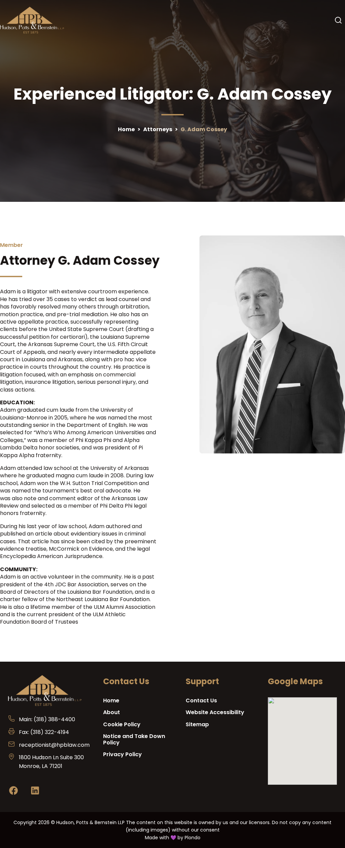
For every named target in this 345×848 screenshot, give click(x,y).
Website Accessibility (215, 712)
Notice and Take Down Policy (134, 739)
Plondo (192, 837)
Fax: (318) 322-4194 (44, 732)
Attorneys (157, 129)
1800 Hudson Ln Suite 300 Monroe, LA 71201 (51, 761)
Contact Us (201, 700)
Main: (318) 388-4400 (47, 719)
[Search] (338, 20)
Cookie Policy (121, 724)
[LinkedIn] (35, 792)
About (111, 712)
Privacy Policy (122, 754)
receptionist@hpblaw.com (54, 745)
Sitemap (197, 724)
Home (126, 129)
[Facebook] (13, 792)
